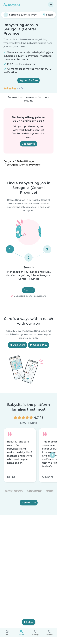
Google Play (40, 344)
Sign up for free (28, 80)
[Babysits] (12, 4)
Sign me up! (28, 502)
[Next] (52, 455)
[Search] (6, 14)
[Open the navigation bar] (50, 4)
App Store (19, 344)
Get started (28, 143)
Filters (49, 14)
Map (30, 622)
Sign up (28, 290)
